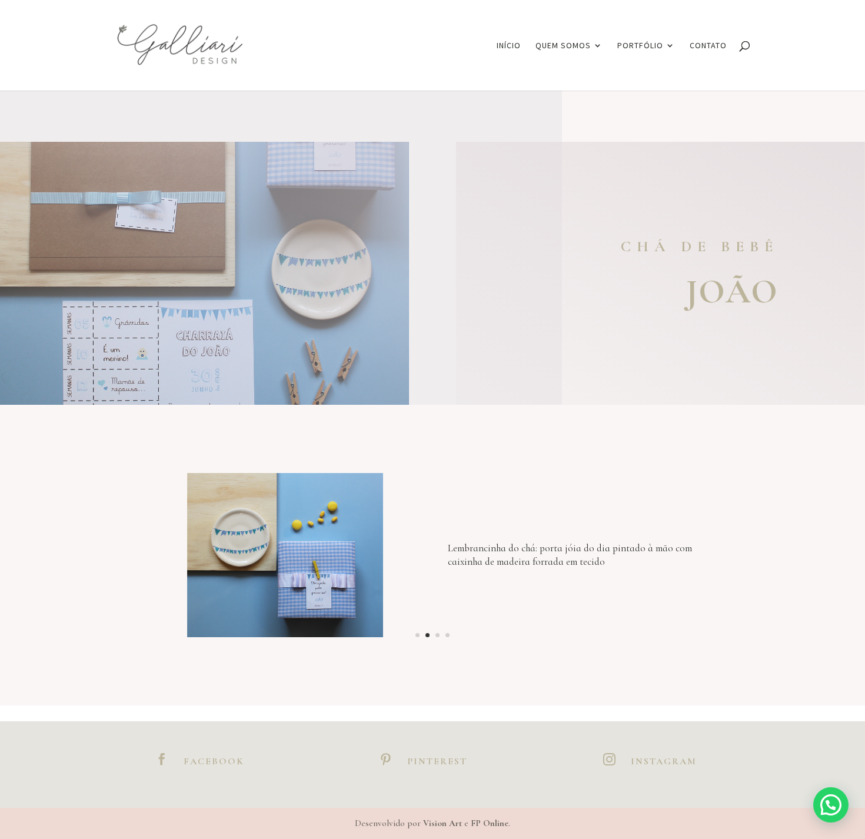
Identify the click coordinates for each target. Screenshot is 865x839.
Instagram (664, 761)
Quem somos (563, 46)
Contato (708, 46)
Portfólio (640, 46)
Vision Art (442, 823)
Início (509, 46)
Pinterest (437, 761)
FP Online (489, 823)
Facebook (214, 761)
